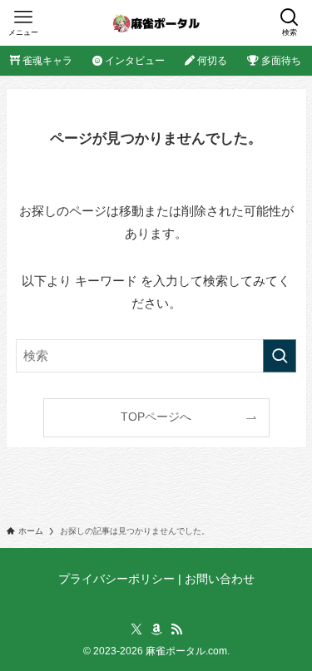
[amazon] (156, 629)
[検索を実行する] (279, 356)
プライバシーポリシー (116, 579)
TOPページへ (156, 417)
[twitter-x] (136, 629)
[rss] (176, 629)
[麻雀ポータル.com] (156, 23)
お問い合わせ (220, 579)
